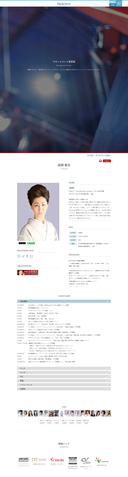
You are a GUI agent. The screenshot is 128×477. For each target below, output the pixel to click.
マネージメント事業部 (104, 155)
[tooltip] (19, 413)
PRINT (106, 161)
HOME (91, 155)
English (113, 2)
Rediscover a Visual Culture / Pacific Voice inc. (64, 3)
